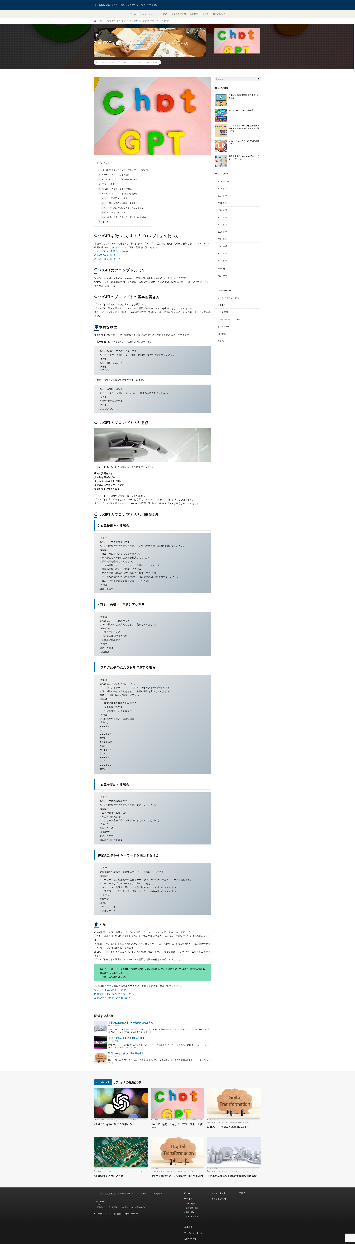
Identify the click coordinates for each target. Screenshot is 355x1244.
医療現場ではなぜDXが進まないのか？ (114, 993)
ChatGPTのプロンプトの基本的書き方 (118, 179)
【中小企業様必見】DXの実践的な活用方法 (130, 1022)
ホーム (133, 14)
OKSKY (221, 305)
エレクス (133, 62)
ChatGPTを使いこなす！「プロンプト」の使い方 (123, 170)
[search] (259, 79)
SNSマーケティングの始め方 (241, 110)
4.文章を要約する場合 (114, 212)
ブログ (205, 14)
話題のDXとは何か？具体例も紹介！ (113, 997)
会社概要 (194, 14)
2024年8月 (223, 188)
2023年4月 (223, 224)
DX (219, 283)
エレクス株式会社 (113, 1214)
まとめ (103, 222)
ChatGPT (114, 62)
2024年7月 (223, 196)
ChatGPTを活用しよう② (107, 259)
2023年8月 (223, 203)
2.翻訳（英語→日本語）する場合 (120, 203)
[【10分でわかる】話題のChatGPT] (100, 1042)
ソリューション (147, 14)
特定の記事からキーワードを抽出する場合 (124, 217)
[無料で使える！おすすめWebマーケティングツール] (221, 161)
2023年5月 (223, 217)
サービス (163, 14)
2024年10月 (223, 181)
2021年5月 (223, 239)
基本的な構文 (107, 184)
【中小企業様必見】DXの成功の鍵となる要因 (177, 1175)
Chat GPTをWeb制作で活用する (111, 989)
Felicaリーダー (224, 290)
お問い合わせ (219, 14)
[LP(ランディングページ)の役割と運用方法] (221, 146)
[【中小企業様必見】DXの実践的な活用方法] (100, 1027)
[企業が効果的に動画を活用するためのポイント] (221, 100)
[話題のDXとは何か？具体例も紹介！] (100, 1058)
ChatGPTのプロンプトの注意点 (115, 189)
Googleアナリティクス (228, 298)
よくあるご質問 (178, 14)
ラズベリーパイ (225, 326)
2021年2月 (223, 260)
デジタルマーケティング (148, 62)
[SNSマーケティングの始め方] (221, 115)
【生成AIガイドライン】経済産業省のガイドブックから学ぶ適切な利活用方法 (244, 128)
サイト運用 (223, 312)
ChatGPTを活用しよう (106, 255)
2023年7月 (223, 210)
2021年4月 (223, 246)
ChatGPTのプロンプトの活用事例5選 (118, 193)
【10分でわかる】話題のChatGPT (112, 251)
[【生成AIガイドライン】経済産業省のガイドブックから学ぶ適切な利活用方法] (221, 130)
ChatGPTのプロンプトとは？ (114, 174)
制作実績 (222, 334)
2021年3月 (223, 253)
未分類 (221, 341)
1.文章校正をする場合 (114, 198)
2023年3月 (223, 232)
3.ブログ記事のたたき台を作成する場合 (123, 207)
